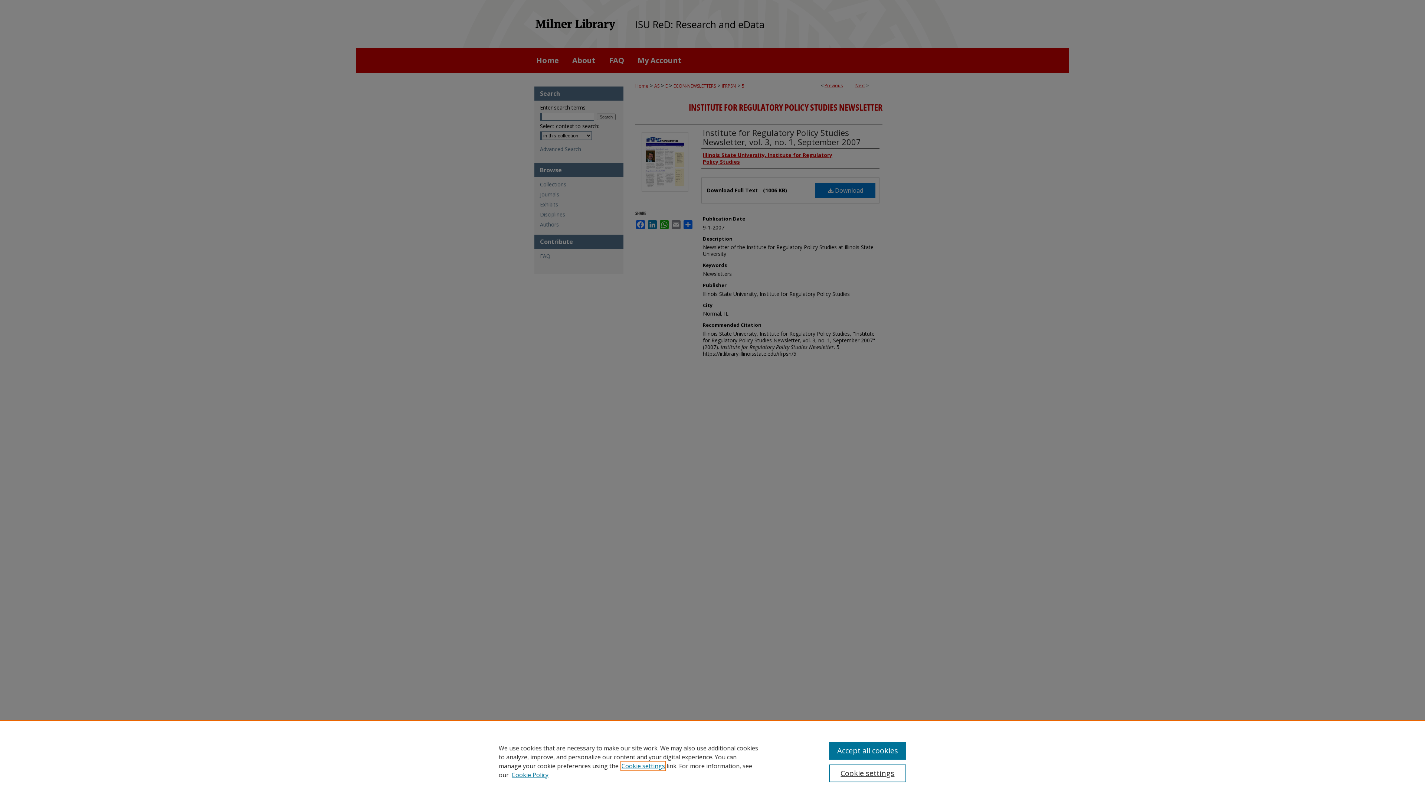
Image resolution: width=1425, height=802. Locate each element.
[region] (712, 761)
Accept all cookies (867, 751)
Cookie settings (643, 766)
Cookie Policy (530, 775)
